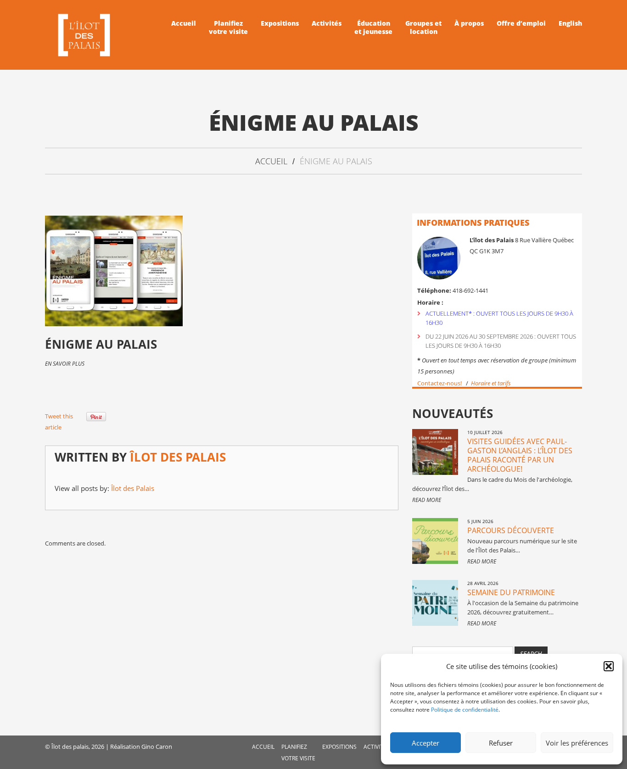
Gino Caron (156, 746)
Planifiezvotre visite (228, 27)
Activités (326, 23)
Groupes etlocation (423, 27)
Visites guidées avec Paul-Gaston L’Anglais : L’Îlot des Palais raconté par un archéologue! (519, 455)
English (570, 23)
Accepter (425, 742)
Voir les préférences (577, 742)
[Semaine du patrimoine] (435, 603)
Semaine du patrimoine (511, 592)
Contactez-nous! (439, 383)
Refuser (501, 742)
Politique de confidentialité (464, 709)
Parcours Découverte (510, 530)
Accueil (183, 23)
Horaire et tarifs (491, 383)
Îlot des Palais (178, 457)
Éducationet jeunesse (373, 27)
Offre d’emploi (521, 23)
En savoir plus (64, 364)
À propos (469, 23)
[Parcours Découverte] (435, 541)
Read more (426, 500)
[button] (608, 666)
